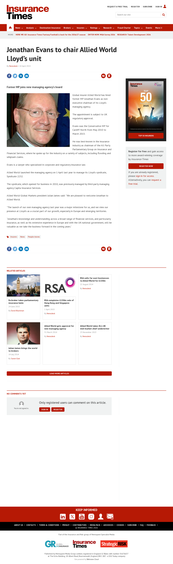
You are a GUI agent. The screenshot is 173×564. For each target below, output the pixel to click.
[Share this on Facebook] (9, 75)
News (22, 237)
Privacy (65, 525)
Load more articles (59, 373)
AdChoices (108, 525)
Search (163, 15)
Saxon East (15, 358)
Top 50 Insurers (146, 135)
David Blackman (17, 310)
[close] (111, 70)
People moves (34, 237)
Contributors (80, 525)
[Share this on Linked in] (20, 75)
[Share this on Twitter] (15, 75)
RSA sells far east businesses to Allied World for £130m (94, 279)
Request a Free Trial (117, 7)
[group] (158, 27)
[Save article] (109, 75)
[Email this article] (26, 75)
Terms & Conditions (49, 525)
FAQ (142, 525)
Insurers (13, 237)
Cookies (120, 525)
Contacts (31, 525)
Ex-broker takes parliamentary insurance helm (23, 301)
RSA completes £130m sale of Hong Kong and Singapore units (59, 303)
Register (135, 7)
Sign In (158, 7)
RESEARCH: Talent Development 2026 (134, 34)
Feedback (151, 525)
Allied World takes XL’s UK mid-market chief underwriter (94, 327)
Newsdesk (13, 66)
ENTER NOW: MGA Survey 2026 (101, 34)
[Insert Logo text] (28, 18)
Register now (146, 166)
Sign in (77, 70)
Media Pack (95, 525)
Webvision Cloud (93, 559)
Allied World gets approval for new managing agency (59, 327)
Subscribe (147, 7)
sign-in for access (145, 175)
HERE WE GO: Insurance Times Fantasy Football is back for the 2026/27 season (51, 34)
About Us (18, 525)
